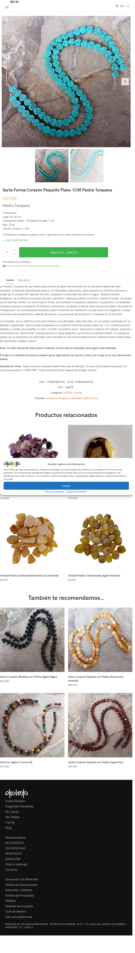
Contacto (11, 869)
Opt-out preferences (54, 491)
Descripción (24, 280)
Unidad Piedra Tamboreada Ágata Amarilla (94, 575)
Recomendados (15, 837)
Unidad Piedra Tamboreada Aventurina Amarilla (29, 575)
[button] (127, 464)
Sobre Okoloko (15, 801)
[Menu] (10, 7)
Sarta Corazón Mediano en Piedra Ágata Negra (28, 676)
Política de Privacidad (76, 491)
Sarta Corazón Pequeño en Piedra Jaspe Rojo (95, 762)
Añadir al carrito (64, 252)
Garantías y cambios (18, 890)
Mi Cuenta (12, 811)
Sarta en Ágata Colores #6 (16, 762)
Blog (8, 827)
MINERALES (13, 853)
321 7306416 (26, 927)
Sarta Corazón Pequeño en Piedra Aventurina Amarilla (95, 678)
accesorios (51, 398)
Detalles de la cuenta (19, 906)
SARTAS (67, 392)
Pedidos (10, 900)
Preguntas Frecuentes (19, 806)
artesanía (63, 398)
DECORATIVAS (15, 848)
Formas (78, 392)
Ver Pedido (12, 817)
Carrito (10, 822)
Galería (10, 280)
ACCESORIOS (14, 843)
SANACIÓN (12, 859)
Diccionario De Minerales (21, 879)
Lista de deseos (15, 911)
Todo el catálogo (16, 864)
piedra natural (90, 398)
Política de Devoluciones (21, 884)
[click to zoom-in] (67, 81)
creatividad (76, 398)
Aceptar (66, 486)
